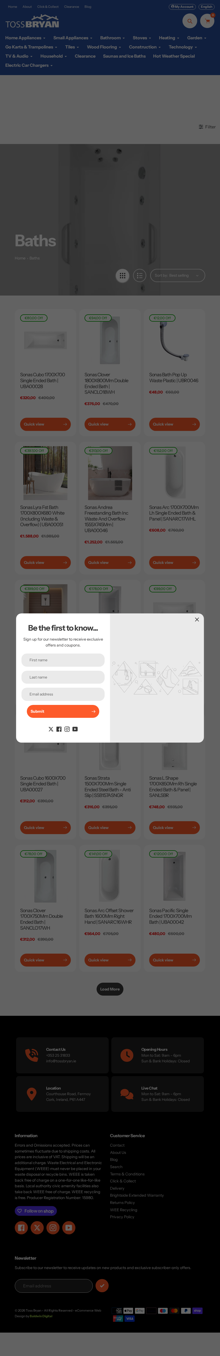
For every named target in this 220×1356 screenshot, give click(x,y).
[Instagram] (67, 728)
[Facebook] (59, 728)
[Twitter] (51, 728)
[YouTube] (75, 728)
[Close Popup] (197, 619)
